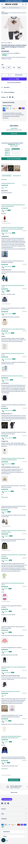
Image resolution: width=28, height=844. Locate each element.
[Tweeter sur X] (7, 97)
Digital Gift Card (11, 183)
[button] (25, 4)
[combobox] (14, 7)
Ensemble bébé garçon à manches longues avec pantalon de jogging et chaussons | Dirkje (13, 13)
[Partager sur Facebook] (10, 97)
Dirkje (2, 42)
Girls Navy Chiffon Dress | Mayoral (15, 375)
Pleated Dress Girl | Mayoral (13, 691)
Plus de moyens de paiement (14, 82)
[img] (14, 144)
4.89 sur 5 (17, 144)
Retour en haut (14, 792)
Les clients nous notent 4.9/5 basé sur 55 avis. (12, 142)
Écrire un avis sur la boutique (14, 158)
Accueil (2, 11)
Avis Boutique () (17, 175)
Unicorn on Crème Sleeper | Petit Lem (16, 328)
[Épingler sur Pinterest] (12, 97)
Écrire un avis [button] (14, 133)
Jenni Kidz (6, 840)
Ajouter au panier (18, 74)
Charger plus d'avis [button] (14, 780)
